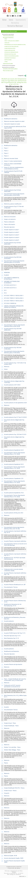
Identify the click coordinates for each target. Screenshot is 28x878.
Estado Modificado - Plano (11, 732)
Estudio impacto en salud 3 (11, 241)
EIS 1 (5, 297)
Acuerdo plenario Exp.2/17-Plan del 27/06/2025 (14, 214)
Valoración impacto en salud (12, 131)
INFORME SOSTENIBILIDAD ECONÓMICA (12, 288)
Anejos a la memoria (9, 226)
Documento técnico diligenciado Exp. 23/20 (14, 444)
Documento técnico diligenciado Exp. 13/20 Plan (14, 388)
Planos (6, 770)
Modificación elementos (10, 125)
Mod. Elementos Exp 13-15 (11, 645)
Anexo (6, 376)
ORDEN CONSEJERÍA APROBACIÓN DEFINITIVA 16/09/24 (13, 313)
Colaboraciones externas (14, 873)
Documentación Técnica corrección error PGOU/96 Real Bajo (15, 551)
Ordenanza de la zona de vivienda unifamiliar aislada (13, 576)
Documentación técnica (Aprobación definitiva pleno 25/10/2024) (14, 268)
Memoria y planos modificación (12, 211)
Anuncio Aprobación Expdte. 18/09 (13, 865)
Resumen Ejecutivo (9, 661)
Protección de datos (14, 875)
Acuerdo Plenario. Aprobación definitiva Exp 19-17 (15, 561)
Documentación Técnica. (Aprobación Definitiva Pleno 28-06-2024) (14, 332)
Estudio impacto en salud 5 (11, 247)
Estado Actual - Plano (10, 730)
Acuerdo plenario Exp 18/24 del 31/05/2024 (12, 355)
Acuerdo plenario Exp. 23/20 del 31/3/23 (15, 441)
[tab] (4, 10)
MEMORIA (7, 279)
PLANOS (6, 282)
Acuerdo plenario (9, 628)
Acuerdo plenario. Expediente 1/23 (13, 485)
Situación (6, 800)
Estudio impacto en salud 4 (11, 244)
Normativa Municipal (15, 32)
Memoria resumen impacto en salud (14, 128)
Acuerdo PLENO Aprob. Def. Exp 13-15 (14, 640)
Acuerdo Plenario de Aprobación (13, 671)
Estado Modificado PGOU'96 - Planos (14, 795)
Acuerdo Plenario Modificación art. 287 (15, 591)
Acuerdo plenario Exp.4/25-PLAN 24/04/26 (13, 178)
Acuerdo (6, 714)
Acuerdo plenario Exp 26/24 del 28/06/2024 (12, 336)
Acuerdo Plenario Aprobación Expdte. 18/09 (14, 868)
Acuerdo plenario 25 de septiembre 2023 (15, 409)
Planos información (9, 231)
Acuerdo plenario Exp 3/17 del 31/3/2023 (15, 424)
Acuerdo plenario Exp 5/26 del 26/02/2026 (12, 197)
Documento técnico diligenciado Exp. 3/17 (14, 427)
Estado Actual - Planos (10, 797)
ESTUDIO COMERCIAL (10, 310)
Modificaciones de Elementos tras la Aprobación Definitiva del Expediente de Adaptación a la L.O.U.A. (14, 88)
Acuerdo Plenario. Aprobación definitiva (15, 548)
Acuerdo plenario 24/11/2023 (12, 391)
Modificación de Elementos (11, 658)
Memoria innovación (10, 223)
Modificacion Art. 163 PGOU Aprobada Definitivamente (14, 565)
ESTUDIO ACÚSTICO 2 (10, 294)
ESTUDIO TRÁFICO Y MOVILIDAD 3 (14, 307)
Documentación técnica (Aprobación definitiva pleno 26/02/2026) (14, 201)
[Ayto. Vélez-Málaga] (14, 4)
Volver (4, 26)
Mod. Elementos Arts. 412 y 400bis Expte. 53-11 (15, 703)
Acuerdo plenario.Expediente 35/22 (14, 471)
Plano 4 (6, 163)
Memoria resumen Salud (11, 165)
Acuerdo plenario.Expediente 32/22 (14, 457)
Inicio (11, 26)
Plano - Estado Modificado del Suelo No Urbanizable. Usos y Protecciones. (15, 686)
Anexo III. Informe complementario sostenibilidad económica (14, 174)
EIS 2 (5, 300)
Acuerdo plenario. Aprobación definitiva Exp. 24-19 (15, 538)
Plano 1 (6, 155)
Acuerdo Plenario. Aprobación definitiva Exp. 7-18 (15, 580)
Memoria (6, 373)
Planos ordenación (9, 228)
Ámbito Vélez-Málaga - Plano (12, 756)
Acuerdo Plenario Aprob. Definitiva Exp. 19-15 (15, 608)
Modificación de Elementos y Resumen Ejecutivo (14, 624)
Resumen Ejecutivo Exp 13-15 (12, 642)
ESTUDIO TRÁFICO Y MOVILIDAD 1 (14, 302)
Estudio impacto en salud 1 (11, 236)
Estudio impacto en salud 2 (11, 239)
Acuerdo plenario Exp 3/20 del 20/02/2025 (12, 250)
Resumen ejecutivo (9, 234)
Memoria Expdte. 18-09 (10, 862)
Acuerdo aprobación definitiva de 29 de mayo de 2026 (15, 134)
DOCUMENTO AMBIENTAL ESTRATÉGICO (11, 285)
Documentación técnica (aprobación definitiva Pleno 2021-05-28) (14, 534)
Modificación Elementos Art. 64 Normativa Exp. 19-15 (12, 611)
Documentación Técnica (10, 594)
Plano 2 (6, 157)
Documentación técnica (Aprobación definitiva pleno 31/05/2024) (14, 358)
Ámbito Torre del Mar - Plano (12, 754)
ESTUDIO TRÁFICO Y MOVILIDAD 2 (14, 305)
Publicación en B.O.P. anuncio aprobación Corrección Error (12, 692)
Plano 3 (6, 160)
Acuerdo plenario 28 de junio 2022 (13, 519)
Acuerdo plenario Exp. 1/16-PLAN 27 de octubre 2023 (15, 370)
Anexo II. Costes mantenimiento (13, 168)
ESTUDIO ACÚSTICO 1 (10, 292)
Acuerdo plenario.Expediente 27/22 (14, 499)
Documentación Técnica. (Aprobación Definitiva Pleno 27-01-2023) (14, 460)
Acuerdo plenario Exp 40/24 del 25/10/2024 (12, 264)
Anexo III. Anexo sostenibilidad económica (12, 171)
